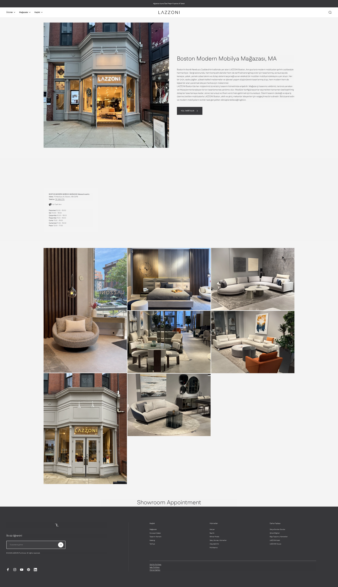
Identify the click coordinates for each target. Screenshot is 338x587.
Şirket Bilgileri (275, 533)
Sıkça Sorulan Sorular (277, 529)
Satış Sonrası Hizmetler (218, 540)
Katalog (152, 540)
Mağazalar (153, 529)
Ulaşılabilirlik (214, 544)
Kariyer (212, 529)
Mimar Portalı (214, 537)
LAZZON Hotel (275, 540)
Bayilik (212, 533)
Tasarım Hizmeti (155, 537)
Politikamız (214, 548)
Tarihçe (152, 544)
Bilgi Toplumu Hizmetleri (279, 537)
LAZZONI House (275, 544)
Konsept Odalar (155, 533)
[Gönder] (60, 544)
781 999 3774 (59, 199)
